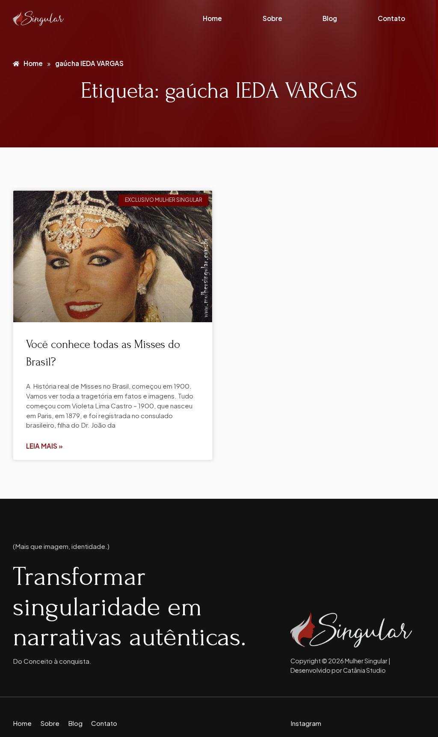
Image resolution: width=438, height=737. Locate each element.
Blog (330, 18)
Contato (391, 18)
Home (212, 18)
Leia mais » (44, 446)
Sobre (272, 18)
